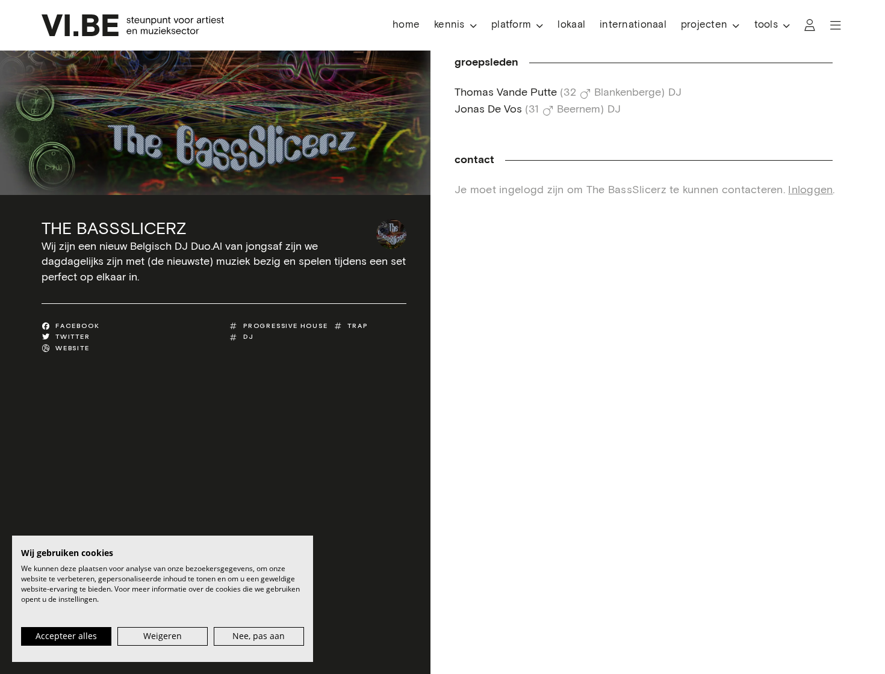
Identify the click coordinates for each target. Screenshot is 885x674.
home (406, 25)
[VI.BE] (133, 25)
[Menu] (835, 25)
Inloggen (810, 190)
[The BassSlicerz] (391, 234)
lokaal (571, 25)
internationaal (633, 25)
